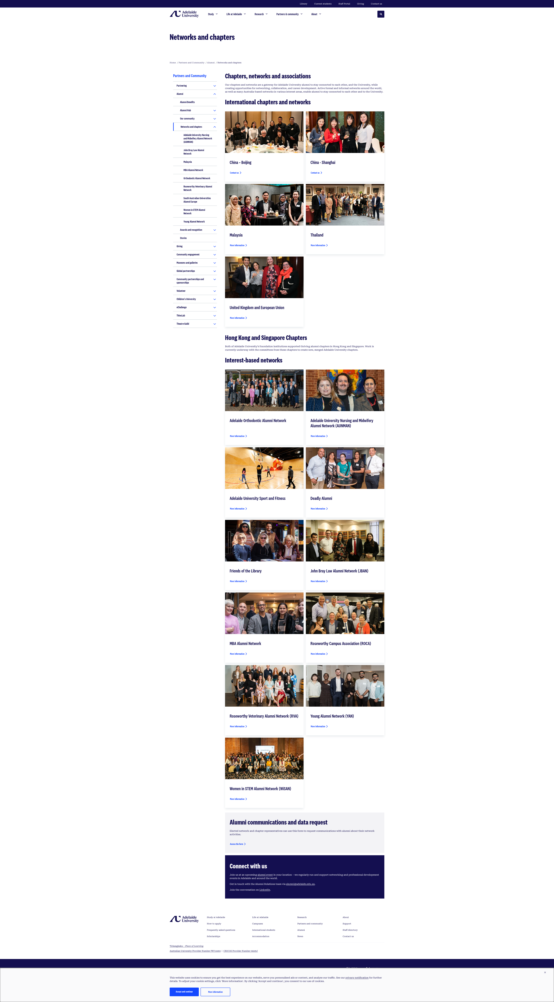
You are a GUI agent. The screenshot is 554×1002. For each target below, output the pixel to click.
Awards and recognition (191, 230)
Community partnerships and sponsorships (190, 280)
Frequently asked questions (221, 930)
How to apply (214, 923)
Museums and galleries (187, 262)
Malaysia (188, 162)
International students (263, 930)
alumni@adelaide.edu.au (300, 884)
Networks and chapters (191, 127)
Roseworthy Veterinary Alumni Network (198, 188)
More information (237, 245)
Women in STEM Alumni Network (194, 211)
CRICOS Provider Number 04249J (240, 951)
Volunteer (181, 291)
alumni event (265, 874)
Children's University (186, 299)
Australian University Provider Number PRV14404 (195, 951)
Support (347, 923)
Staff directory (350, 930)
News (300, 936)
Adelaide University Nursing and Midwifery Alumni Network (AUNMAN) (198, 138)
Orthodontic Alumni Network (197, 178)
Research (302, 917)
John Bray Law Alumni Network (194, 151)
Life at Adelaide (260, 917)
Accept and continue (184, 991)
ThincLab (181, 315)
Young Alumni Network (194, 221)
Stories (183, 238)
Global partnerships (186, 271)
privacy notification (357, 977)
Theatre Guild (183, 324)
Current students (323, 4)
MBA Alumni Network (193, 170)
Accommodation (260, 936)
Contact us (376, 4)
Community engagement (188, 254)
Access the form (236, 844)
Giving (360, 4)
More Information (237, 436)
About (346, 917)
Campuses (257, 923)
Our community (187, 118)
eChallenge (182, 307)
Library (303, 4)
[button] (545, 972)
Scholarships (213, 936)
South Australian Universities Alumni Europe (197, 199)
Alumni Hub (185, 110)
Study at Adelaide (216, 917)
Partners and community (310, 923)
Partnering (182, 85)
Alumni (180, 94)
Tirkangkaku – (186, 946)
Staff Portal (344, 4)
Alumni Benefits (187, 102)
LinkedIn (264, 889)
